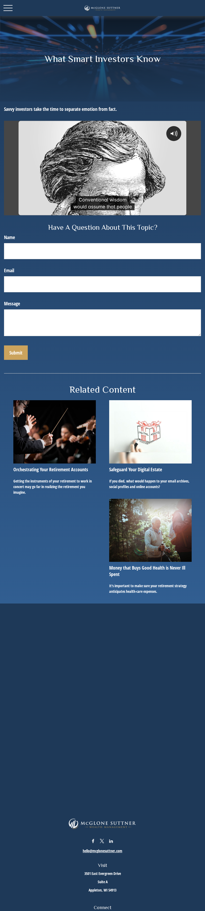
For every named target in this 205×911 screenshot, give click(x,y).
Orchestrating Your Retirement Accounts (50, 469)
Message (12, 303)
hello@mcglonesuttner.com (102, 850)
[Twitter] (102, 840)
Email (9, 270)
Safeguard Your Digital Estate (135, 469)
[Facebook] (93, 840)
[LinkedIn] (111, 840)
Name (9, 237)
